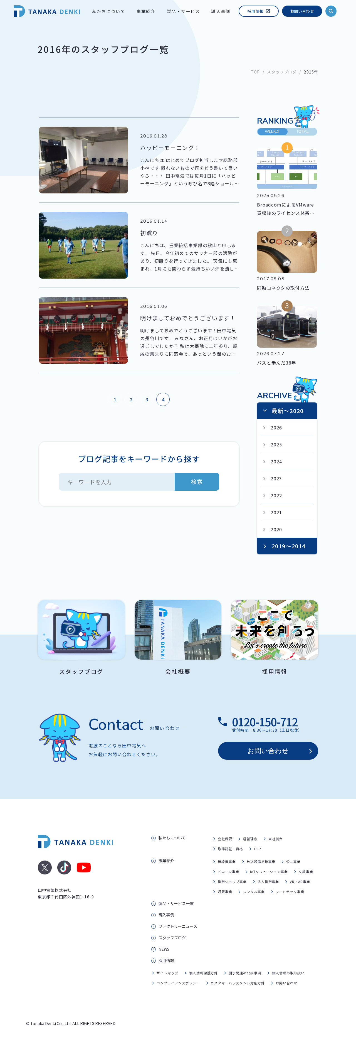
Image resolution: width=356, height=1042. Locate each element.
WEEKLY (272, 131)
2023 (276, 478)
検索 (197, 482)
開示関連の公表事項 (245, 972)
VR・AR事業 (300, 881)
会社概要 (225, 838)
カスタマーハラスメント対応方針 (237, 982)
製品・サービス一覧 (176, 903)
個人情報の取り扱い (288, 972)
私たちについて (108, 11)
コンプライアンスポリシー (178, 982)
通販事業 (225, 891)
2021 (276, 512)
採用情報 (255, 11)
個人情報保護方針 (203, 972)
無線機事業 (227, 861)
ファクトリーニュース (178, 926)
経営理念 (250, 838)
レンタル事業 (254, 891)
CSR (257, 848)
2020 (276, 529)
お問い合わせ (302, 11)
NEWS (164, 949)
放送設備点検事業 (261, 861)
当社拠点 (275, 838)
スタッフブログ (281, 72)
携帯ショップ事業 (232, 881)
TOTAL (302, 131)
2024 (276, 461)
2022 (276, 495)
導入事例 (220, 11)
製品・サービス (183, 11)
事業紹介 (146, 11)
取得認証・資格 (230, 848)
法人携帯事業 (268, 881)
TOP (255, 72)
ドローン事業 (228, 871)
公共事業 (293, 861)
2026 (276, 427)
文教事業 (306, 871)
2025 (276, 444)
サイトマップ (167, 972)
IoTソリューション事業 (269, 871)
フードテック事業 (290, 891)
